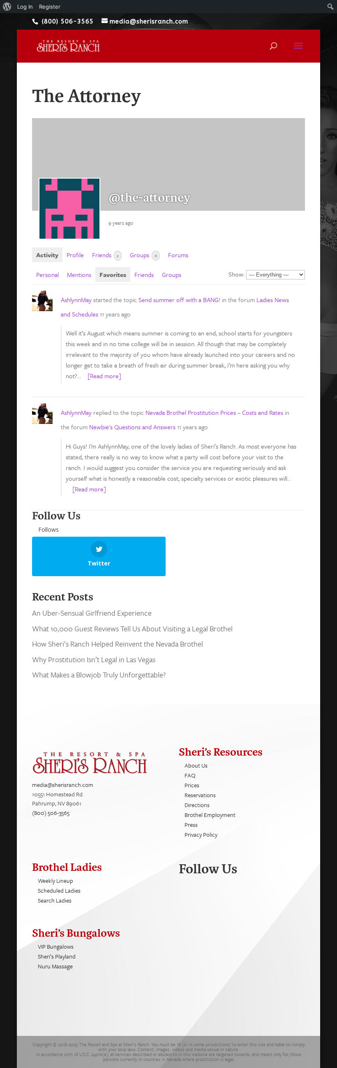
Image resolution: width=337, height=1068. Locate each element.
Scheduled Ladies (59, 890)
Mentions (79, 274)
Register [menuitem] (49, 6)
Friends (105, 254)
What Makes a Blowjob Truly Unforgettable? (99, 674)
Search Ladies (55, 900)
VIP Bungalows (56, 946)
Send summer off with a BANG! (179, 299)
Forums (178, 254)
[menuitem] (7, 6)
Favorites (112, 274)
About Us (196, 765)
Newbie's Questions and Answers (132, 426)
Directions (197, 804)
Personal (47, 274)
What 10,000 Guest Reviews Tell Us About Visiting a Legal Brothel (132, 628)
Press (191, 824)
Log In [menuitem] (25, 6)
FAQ (190, 775)
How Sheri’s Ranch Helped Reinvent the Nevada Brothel (118, 643)
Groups (143, 254)
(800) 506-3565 (50, 812)
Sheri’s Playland (57, 956)
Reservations (200, 795)
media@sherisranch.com (62, 784)
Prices (192, 785)
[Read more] (104, 375)
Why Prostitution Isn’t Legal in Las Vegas (93, 659)
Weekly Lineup (55, 880)
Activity (47, 254)
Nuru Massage (55, 966)
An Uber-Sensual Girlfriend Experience (92, 612)
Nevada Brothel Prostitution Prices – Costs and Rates (214, 412)
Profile (75, 254)
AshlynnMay (76, 299)
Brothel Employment (210, 814)
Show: (237, 274)
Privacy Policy (201, 834)
